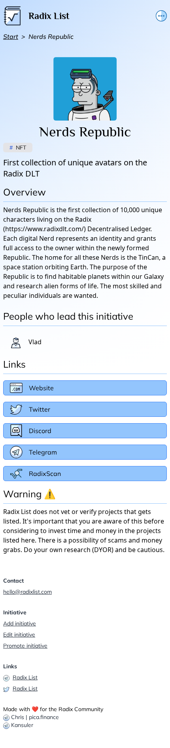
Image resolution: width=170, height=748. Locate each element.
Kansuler (22, 725)
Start (10, 36)
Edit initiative (19, 634)
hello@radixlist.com (27, 591)
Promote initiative (25, 645)
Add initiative (19, 623)
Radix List (25, 677)
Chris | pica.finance (35, 717)
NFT (17, 147)
